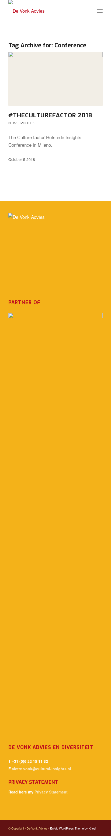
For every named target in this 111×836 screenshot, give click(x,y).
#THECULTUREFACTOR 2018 (50, 115)
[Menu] (100, 10)
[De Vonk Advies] (46, 11)
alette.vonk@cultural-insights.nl (41, 768)
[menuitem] (100, 10)
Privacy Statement (51, 792)
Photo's (28, 123)
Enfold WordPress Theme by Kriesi (73, 828)
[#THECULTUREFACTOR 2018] (55, 79)
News (13, 123)
